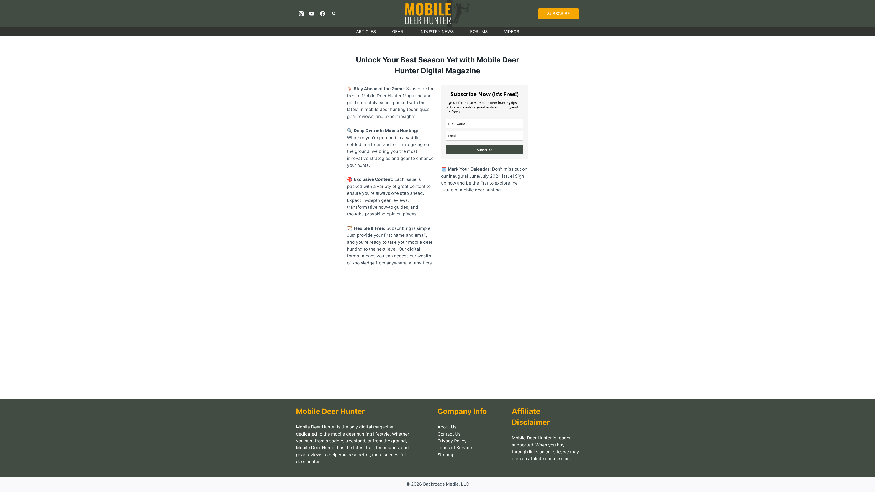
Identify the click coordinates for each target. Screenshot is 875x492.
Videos (511, 31)
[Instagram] (301, 13)
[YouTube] (312, 13)
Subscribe (484, 150)
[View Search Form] (334, 14)
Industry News (436, 31)
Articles (366, 31)
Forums (479, 31)
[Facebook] (322, 13)
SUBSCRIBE (558, 13)
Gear (397, 31)
